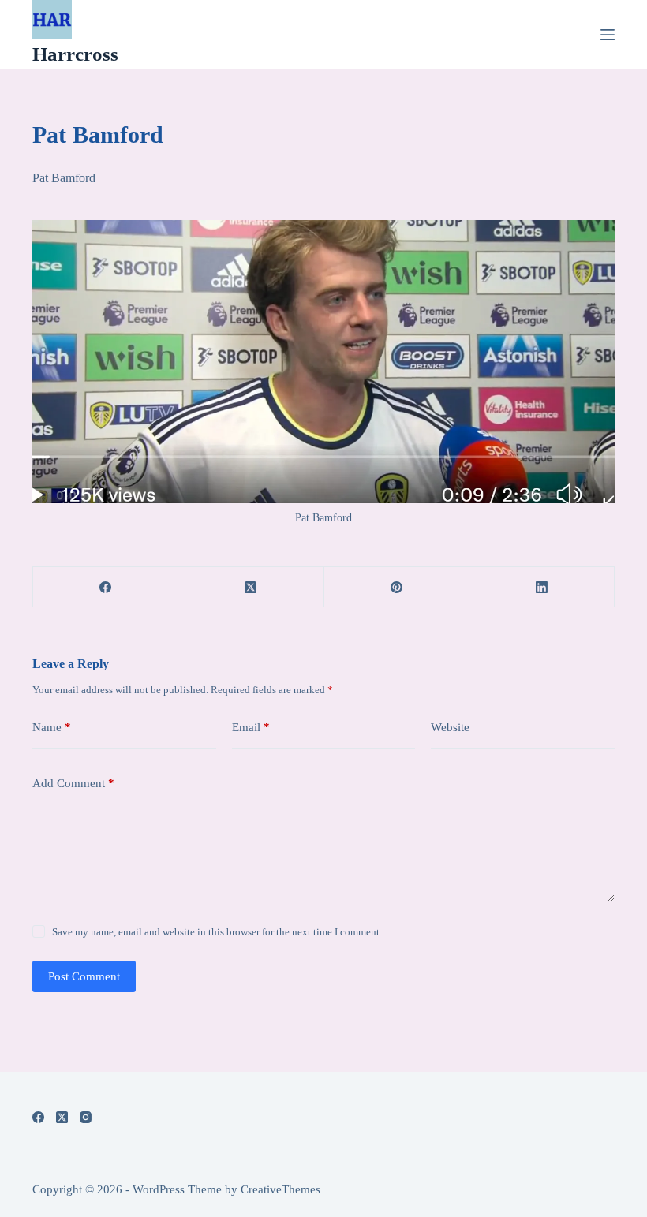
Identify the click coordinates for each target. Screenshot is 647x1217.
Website (450, 727)
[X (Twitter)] (251, 587)
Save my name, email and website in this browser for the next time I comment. (217, 932)
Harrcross (75, 54)
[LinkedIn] (542, 587)
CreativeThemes (280, 1189)
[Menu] (607, 35)
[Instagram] (86, 1117)
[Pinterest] (396, 587)
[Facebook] (105, 587)
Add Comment (73, 783)
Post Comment (84, 976)
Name (51, 727)
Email (251, 727)
